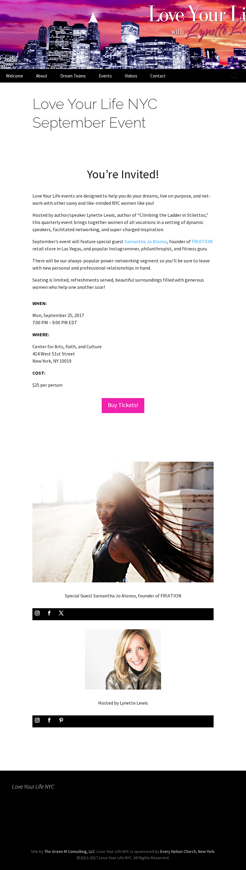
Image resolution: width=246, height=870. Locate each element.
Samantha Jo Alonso (145, 241)
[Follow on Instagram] (37, 613)
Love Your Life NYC (33, 786)
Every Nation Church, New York (187, 851)
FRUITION (202, 241)
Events (105, 76)
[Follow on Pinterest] (61, 720)
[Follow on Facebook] (49, 613)
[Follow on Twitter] (61, 613)
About (41, 76)
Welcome (14, 76)
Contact (158, 76)
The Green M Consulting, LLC (69, 851)
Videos (131, 76)
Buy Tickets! (123, 405)
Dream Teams (73, 76)
